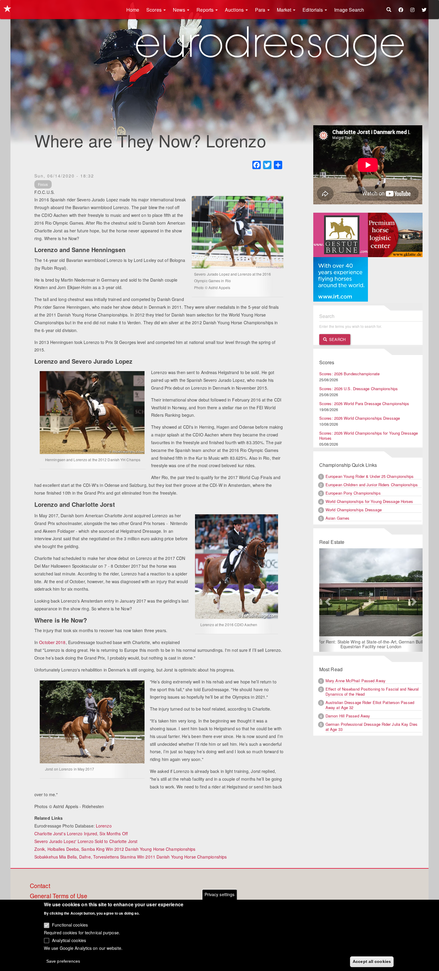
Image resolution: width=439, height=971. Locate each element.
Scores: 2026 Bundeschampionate (349, 373)
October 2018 (52, 642)
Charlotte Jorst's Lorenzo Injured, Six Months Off (81, 833)
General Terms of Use (58, 896)
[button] (327, 600)
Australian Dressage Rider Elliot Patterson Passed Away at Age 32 (370, 705)
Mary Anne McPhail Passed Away (356, 681)
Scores (154, 9)
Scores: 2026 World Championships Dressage (359, 418)
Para (261, 9)
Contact (40, 886)
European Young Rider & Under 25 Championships (370, 476)
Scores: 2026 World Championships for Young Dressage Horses (368, 435)
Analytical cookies (69, 940)
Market (285, 9)
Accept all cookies (372, 961)
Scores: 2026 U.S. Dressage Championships (358, 388)
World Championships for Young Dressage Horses (369, 501)
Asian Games (337, 518)
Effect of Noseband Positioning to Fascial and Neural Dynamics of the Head (372, 692)
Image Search (349, 9)
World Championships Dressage (354, 509)
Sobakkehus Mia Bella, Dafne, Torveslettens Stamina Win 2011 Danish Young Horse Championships (130, 857)
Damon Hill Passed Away (348, 716)
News (180, 9)
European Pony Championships (353, 493)
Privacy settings (220, 894)
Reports (206, 9)
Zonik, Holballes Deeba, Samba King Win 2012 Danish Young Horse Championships (115, 849)
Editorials (313, 9)
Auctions (235, 9)
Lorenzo (104, 826)
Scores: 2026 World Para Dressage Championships (364, 403)
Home (132, 9)
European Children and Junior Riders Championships (372, 484)
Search (337, 339)
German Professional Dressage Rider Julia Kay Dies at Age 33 (371, 727)
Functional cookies (70, 925)
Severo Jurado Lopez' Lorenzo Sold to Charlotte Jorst (85, 841)
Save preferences (63, 960)
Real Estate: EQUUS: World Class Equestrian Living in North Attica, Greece (371, 644)
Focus (43, 184)
